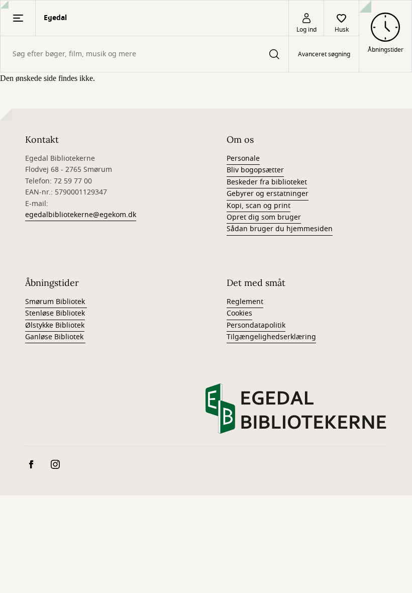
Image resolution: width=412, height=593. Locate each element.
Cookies (239, 313)
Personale (243, 158)
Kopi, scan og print (258, 206)
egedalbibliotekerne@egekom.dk (80, 215)
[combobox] (144, 54)
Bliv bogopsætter (255, 170)
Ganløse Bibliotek (55, 337)
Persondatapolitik (256, 325)
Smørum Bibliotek (56, 301)
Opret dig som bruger (264, 217)
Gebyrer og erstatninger (267, 193)
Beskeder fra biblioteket (267, 182)
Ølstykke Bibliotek (54, 325)
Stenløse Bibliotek (55, 313)
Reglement (245, 301)
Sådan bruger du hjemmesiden (280, 229)
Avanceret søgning (324, 54)
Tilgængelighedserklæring (271, 337)
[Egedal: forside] (296, 408)
